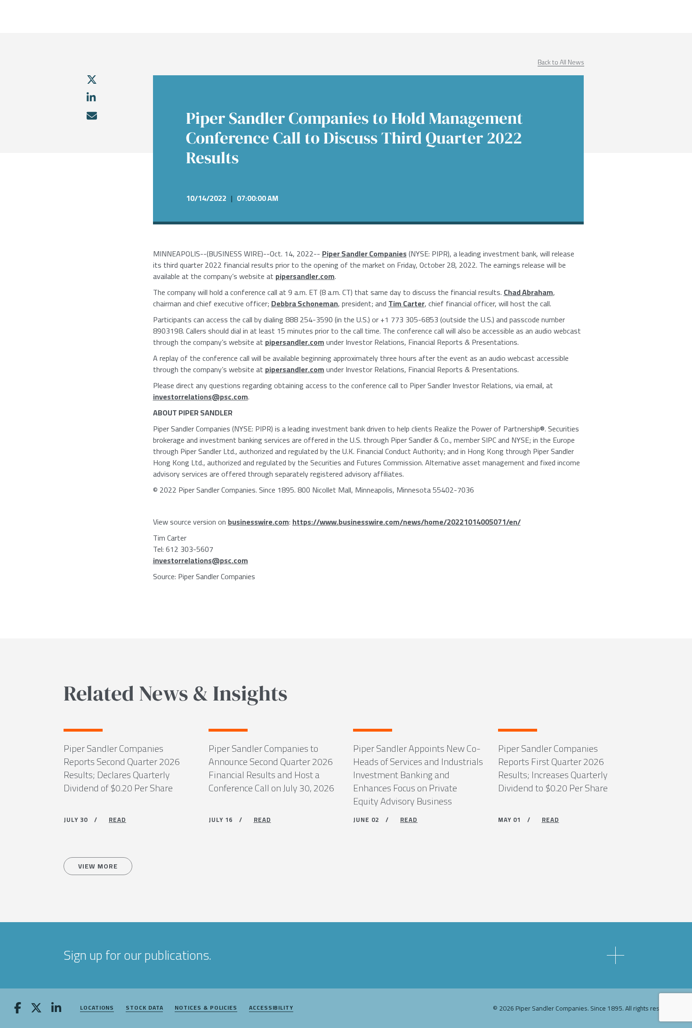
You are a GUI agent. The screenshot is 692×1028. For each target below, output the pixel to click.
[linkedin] (91, 97)
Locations (97, 1008)
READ (117, 819)
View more (98, 866)
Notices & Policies (206, 1008)
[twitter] (91, 79)
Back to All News (561, 62)
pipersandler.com (305, 276)
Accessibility (271, 1008)
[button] (346, 955)
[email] (91, 115)
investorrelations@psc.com (200, 397)
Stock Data (144, 1008)
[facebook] (17, 1009)
